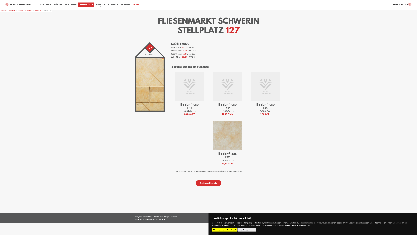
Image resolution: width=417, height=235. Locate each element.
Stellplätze (86, 4)
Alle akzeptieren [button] (219, 230)
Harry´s (100, 4)
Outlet (137, 4)
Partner (125, 4)
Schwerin (20, 10)
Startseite (45, 4)
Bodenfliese (189, 104)
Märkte (58, 4)
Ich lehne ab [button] (231, 230)
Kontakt (113, 4)
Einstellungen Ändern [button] (247, 230)
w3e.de (162, 219)
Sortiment (71, 4)
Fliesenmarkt (11, 10)
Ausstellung (28, 10)
